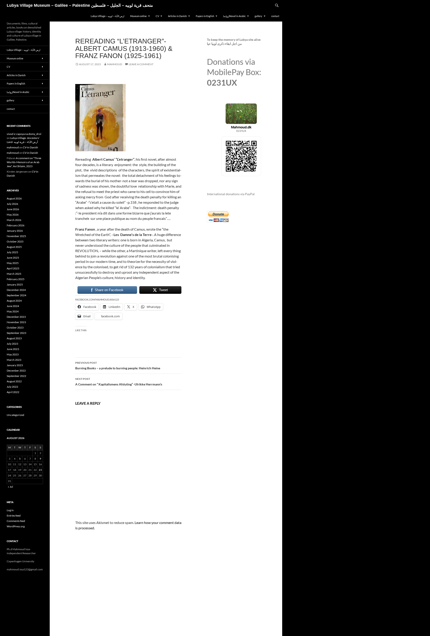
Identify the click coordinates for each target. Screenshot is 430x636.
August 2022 (14, 381)
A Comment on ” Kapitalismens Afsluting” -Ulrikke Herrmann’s (118, 381)
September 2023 (16, 333)
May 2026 (13, 214)
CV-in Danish (30, 147)
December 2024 (16, 290)
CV (157, 16)
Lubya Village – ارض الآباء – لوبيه (107, 16)
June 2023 (13, 349)
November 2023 (16, 322)
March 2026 (14, 220)
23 (40, 470)
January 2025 (15, 284)
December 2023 (16, 316)
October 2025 (15, 241)
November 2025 (16, 236)
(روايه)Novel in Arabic (234, 16)
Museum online (138, 16)
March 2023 (14, 359)
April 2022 (13, 392)
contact (275, 16)
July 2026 (12, 204)
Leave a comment (141, 64)
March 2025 (14, 273)
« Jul (10, 486)
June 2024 (13, 306)
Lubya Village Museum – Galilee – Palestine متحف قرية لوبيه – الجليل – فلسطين (80, 5)
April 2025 (13, 268)
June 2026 (13, 209)
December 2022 (16, 370)
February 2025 (15, 279)
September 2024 (16, 295)
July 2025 (12, 252)
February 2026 (15, 225)
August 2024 (14, 300)
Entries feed (14, 515)
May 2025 (13, 263)
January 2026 (15, 230)
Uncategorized (15, 415)
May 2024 (13, 311)
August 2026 (14, 198)
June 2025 (13, 257)
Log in (10, 510)
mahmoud (114, 64)
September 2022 (16, 376)
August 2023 (14, 338)
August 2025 (14, 247)
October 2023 (15, 327)
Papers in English (205, 16)
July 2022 (12, 386)
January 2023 (15, 365)
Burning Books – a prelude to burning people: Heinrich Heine (117, 365)
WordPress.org (16, 526)
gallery (258, 16)
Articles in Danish (177, 16)
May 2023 (13, 354)
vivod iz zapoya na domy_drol (24, 134)
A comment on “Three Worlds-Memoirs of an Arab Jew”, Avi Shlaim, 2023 (24, 162)
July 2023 (12, 343)
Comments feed (16, 521)
